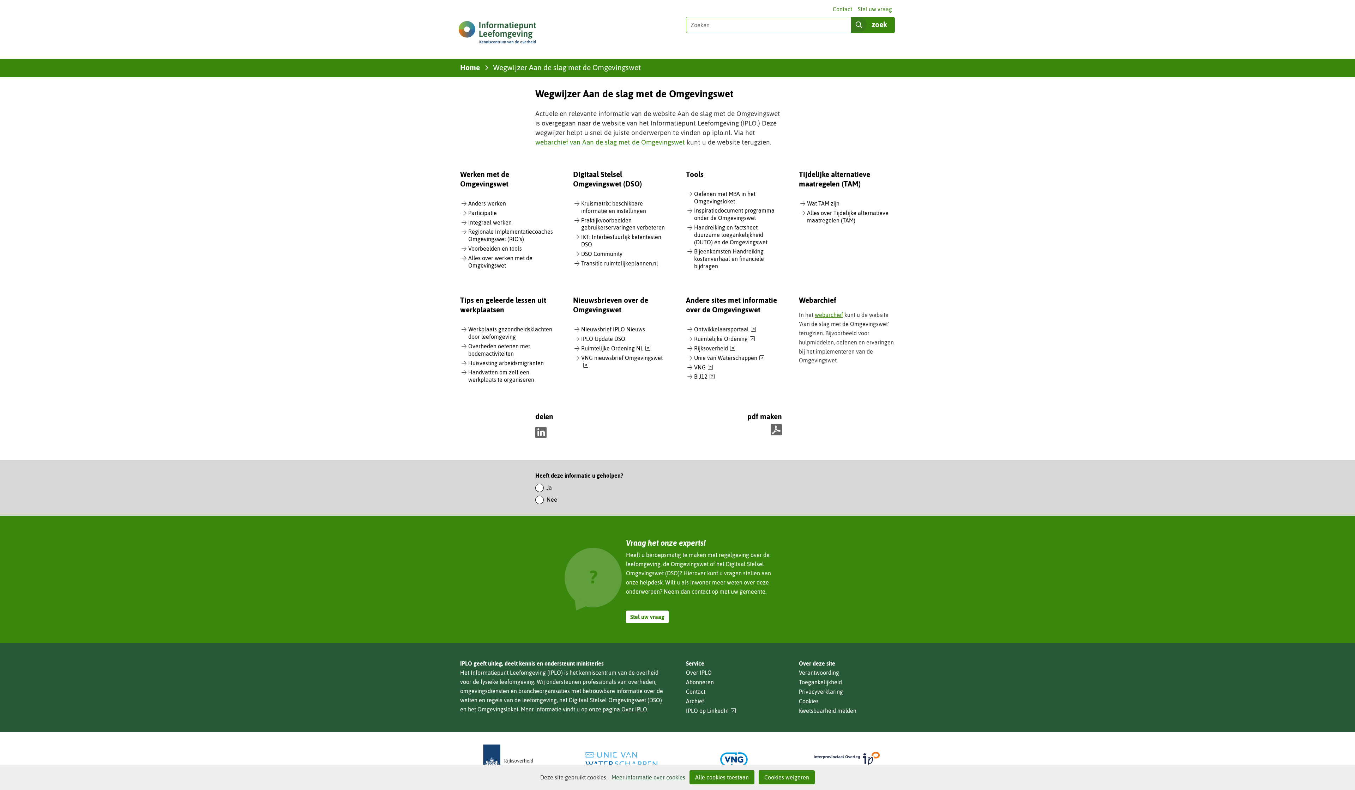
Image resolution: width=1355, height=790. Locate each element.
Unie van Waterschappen (729, 358)
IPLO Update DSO (603, 339)
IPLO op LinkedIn (711, 711)
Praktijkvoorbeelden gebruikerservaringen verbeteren (623, 224)
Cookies (809, 701)
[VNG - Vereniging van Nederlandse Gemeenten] (734, 759)
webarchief (829, 315)
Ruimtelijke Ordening (724, 339)
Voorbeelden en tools (495, 248)
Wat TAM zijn (823, 203)
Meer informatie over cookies (648, 777)
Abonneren (700, 682)
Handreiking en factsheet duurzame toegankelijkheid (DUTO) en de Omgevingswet (730, 234)
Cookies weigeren (786, 777)
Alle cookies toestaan (722, 777)
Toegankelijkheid (820, 682)
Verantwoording (819, 672)
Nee (552, 499)
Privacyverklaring (821, 691)
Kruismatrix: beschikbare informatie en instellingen (613, 207)
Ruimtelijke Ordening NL (616, 348)
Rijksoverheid (714, 348)
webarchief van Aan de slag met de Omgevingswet (610, 142)
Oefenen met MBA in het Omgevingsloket (724, 197)
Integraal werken (490, 222)
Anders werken (487, 203)
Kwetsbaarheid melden (827, 711)
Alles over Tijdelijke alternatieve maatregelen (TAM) (848, 216)
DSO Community (601, 254)
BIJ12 (704, 376)
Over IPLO (634, 709)
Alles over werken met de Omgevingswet (500, 262)
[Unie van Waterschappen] (621, 759)
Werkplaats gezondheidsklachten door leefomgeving (510, 333)
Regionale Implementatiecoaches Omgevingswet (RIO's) (510, 235)
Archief (695, 701)
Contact (842, 9)
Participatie (482, 213)
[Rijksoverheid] (508, 759)
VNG (703, 367)
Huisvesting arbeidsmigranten (506, 363)
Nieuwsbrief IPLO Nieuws (613, 329)
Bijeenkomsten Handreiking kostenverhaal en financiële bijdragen (729, 258)
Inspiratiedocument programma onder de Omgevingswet (734, 214)
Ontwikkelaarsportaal (725, 329)
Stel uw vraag (875, 9)
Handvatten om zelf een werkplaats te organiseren (501, 376)
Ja (549, 487)
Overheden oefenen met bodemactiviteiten (499, 350)
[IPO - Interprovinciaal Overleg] (847, 759)
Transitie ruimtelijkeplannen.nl (619, 263)
